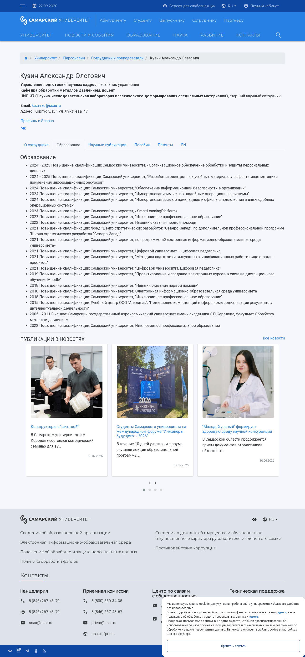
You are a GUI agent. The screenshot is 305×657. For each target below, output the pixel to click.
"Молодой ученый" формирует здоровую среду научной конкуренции (237, 428)
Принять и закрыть (233, 646)
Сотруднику (204, 20)
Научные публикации (107, 145)
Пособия (142, 145)
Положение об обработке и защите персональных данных (78, 552)
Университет (36, 35)
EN (183, 145)
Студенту (143, 20)
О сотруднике (36, 145)
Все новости (274, 338)
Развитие (212, 35)
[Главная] (26, 58)
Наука (180, 35)
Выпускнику (172, 20)
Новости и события (89, 35)
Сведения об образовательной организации (65, 533)
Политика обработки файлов (49, 561)
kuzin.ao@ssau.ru (46, 105)
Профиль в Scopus (37, 121)
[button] (229, 6)
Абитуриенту (113, 20)
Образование (144, 35)
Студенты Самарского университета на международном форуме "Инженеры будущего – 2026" (151, 431)
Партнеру (234, 20)
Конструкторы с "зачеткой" (55, 426)
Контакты (248, 35)
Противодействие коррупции (186, 548)
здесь (281, 612)
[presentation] (149, 483)
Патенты (165, 145)
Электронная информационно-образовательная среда (75, 542)
